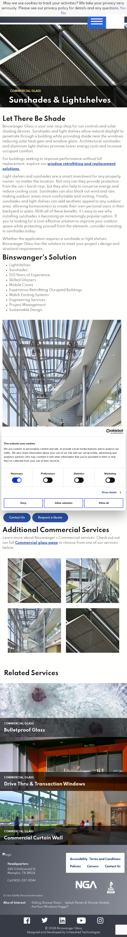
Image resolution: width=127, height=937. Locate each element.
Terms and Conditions (105, 859)
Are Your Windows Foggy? (49, 906)
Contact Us (17, 517)
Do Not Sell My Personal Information (23, 896)
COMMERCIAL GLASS (25, 91)
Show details (109, 492)
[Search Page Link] (115, 21)
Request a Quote (50, 517)
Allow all (104, 503)
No (63, 13)
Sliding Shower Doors (46, 902)
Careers (93, 866)
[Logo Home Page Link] (31, 855)
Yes (123, 8)
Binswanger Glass (69, 928)
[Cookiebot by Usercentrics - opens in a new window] (108, 431)
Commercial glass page (36, 543)
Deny (23, 503)
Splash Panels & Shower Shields (87, 902)
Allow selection (63, 503)
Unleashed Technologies (83, 932)
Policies (75, 866)
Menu (96, 21)
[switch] (48, 480)
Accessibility (78, 859)
